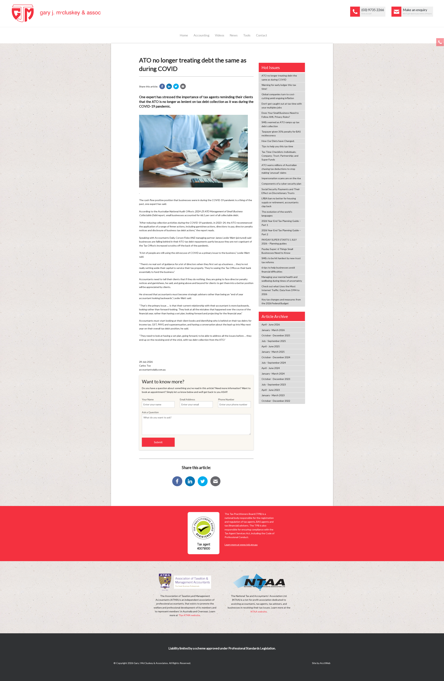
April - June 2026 (271, 324)
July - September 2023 (274, 384)
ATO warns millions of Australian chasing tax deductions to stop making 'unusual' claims (279, 169)
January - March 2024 (273, 373)
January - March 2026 (273, 330)
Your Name (148, 399)
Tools (246, 35)
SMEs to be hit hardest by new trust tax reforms (281, 260)
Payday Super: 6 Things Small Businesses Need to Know (277, 251)
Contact (261, 35)
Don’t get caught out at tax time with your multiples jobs (282, 105)
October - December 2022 (276, 400)
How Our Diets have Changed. (278, 140)
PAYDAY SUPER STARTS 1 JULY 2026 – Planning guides (279, 241)
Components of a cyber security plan (281, 183)
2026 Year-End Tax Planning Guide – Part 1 (281, 222)
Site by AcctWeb (321, 663)
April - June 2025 (271, 346)
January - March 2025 (273, 351)
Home (184, 35)
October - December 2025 (276, 335)
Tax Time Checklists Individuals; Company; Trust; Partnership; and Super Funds (280, 155)
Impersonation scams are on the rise (281, 178)
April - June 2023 (271, 389)
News (234, 35)
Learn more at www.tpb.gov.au (241, 544)
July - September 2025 (274, 340)
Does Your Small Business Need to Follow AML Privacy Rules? (280, 114)
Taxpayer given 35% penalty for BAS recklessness (281, 133)
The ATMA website (189, 615)
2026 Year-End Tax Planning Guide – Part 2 (281, 232)
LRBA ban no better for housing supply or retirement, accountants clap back (280, 202)
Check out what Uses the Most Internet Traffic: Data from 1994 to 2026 (281, 290)
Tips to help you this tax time (277, 146)
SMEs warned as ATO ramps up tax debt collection (280, 124)
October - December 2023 (276, 378)
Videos (219, 35)
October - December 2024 (276, 357)
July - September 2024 (274, 362)
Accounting (201, 35)
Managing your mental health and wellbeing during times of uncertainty (282, 278)
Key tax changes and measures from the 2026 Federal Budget (281, 301)
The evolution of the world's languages (277, 213)
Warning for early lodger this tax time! (279, 86)
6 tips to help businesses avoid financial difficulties (278, 269)
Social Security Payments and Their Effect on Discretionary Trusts (281, 191)
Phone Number (226, 399)
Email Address (187, 399)
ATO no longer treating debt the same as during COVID (279, 77)
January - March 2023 (273, 395)
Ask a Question (150, 412)
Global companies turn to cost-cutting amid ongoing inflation (278, 96)
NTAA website (259, 611)
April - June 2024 (271, 368)
